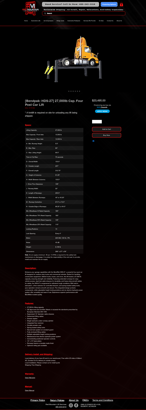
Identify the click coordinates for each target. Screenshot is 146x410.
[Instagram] (71, 405)
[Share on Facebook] (93, 128)
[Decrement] (93, 108)
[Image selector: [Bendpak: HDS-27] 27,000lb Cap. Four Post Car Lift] (67, 91)
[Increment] (100, 108)
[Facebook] (76, 405)
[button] (121, 4)
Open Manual (29, 390)
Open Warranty (30, 378)
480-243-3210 (60, 407)
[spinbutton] (97, 108)
